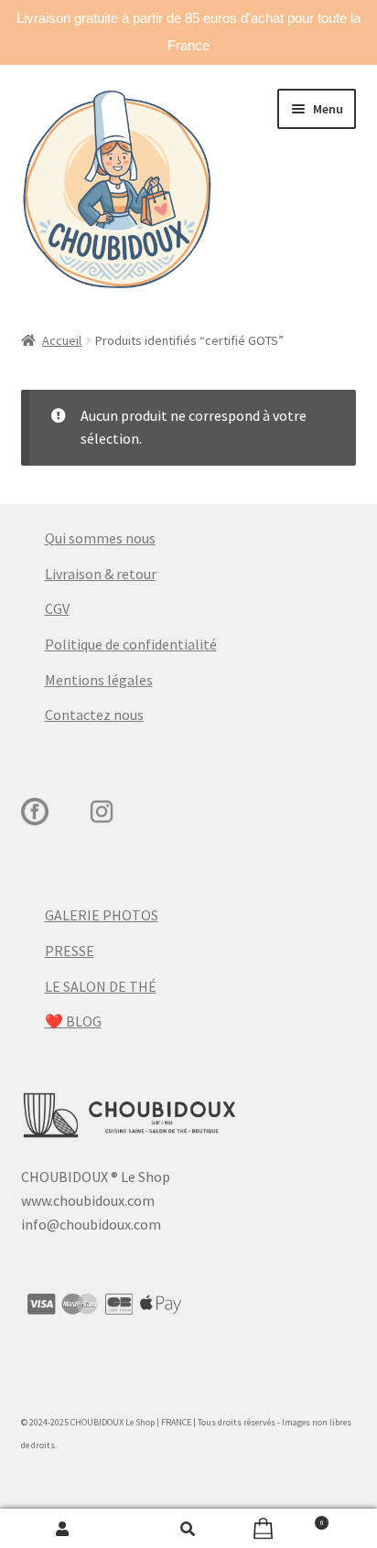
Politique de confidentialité (131, 644)
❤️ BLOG (73, 1021)
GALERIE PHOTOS (101, 915)
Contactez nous (94, 714)
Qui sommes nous (100, 538)
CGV (57, 608)
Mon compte (62, 1529)
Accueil (61, 340)
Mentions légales (99, 680)
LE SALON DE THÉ (100, 986)
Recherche (188, 1529)
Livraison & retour (100, 573)
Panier (288, 1519)
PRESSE (69, 950)
